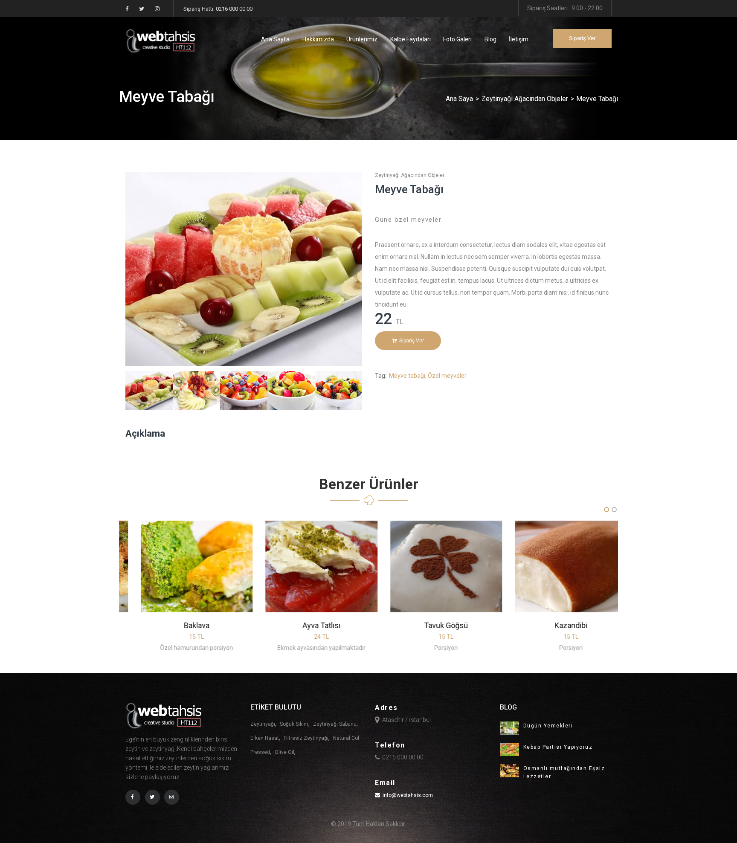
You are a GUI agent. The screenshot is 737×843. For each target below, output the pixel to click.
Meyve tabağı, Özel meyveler (428, 375)
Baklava (181, 625)
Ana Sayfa (275, 39)
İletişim (518, 39)
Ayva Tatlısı (306, 625)
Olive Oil (284, 752)
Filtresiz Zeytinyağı (306, 738)
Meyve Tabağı (409, 189)
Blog (490, 39)
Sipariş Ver (582, 38)
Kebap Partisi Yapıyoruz (558, 747)
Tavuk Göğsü (431, 625)
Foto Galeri (457, 39)
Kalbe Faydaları (410, 39)
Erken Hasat (264, 738)
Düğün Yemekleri (548, 726)
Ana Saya (459, 99)
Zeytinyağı (262, 724)
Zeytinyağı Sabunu (335, 724)
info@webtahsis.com (408, 795)
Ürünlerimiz (361, 39)
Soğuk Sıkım (294, 724)
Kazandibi (556, 625)
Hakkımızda (318, 39)
